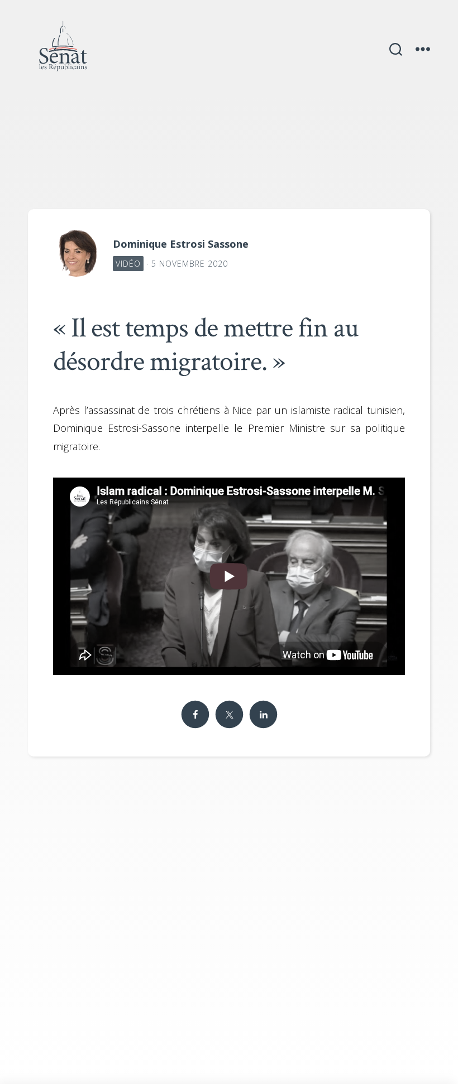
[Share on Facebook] (195, 715)
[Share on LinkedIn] (263, 715)
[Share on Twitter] (229, 715)
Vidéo (128, 263)
